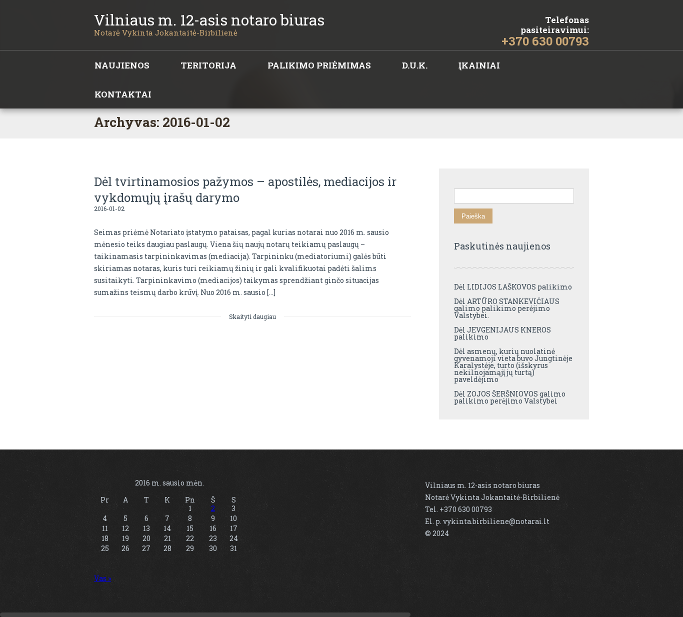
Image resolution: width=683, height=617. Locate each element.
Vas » (102, 578)
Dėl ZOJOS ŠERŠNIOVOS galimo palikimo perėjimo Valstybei (510, 397)
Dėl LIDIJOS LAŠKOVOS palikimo (513, 287)
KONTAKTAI (123, 94)
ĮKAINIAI (479, 65)
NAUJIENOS (122, 65)
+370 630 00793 (545, 41)
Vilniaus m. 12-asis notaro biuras (209, 20)
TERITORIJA (208, 65)
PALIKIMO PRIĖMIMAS (319, 65)
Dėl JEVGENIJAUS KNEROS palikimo (502, 333)
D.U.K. (415, 65)
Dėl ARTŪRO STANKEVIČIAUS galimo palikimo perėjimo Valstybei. (507, 308)
